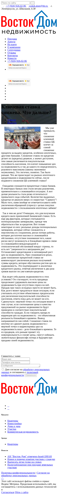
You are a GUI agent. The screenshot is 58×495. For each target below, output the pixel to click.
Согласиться (7, 492)
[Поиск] (32, 3)
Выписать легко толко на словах (24, 462)
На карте (12, 44)
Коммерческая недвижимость (23, 432)
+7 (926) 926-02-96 (16, 6)
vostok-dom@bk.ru (38, 6)
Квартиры (12, 420)
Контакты (12, 55)
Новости (12, 58)
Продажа (12, 39)
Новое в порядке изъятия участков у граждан (31, 459)
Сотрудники (13, 50)
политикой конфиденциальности (20, 489)
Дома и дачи (13, 426)
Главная (11, 120)
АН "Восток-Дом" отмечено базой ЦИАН (29, 456)
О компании (13, 47)
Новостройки (14, 423)
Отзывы (11, 52)
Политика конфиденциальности (18, 472)
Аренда (11, 41)
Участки (11, 429)
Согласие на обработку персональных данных (25, 474)
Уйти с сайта (21, 492)
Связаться (31, 375)
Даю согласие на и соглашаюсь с (25, 372)
